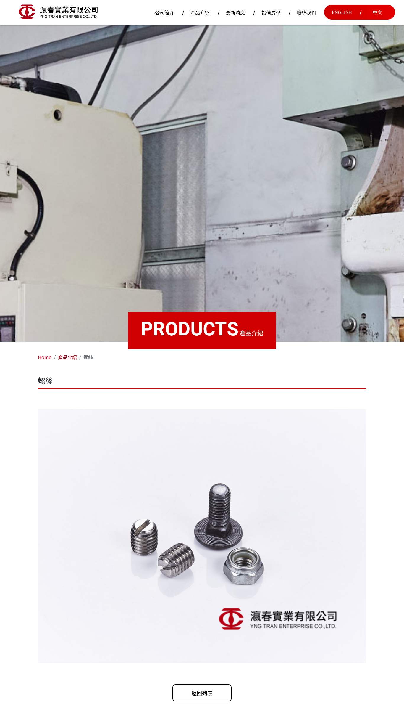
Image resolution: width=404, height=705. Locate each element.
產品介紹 (199, 12)
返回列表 (202, 693)
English (342, 12)
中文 (377, 12)
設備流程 (270, 12)
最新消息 (235, 12)
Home (44, 357)
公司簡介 (164, 12)
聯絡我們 (306, 12)
